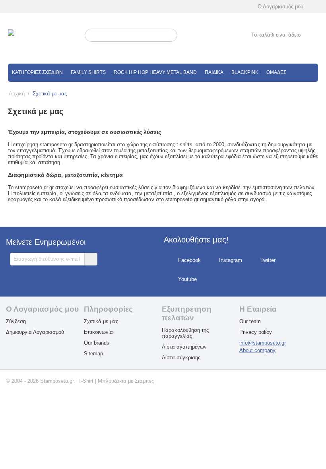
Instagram (230, 260)
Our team (250, 321)
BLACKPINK (244, 72)
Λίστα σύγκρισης (181, 357)
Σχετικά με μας (101, 321)
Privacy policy (255, 332)
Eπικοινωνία (98, 332)
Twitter (268, 260)
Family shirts (88, 72)
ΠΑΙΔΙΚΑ (214, 72)
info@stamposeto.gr (262, 343)
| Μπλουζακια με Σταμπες (124, 381)
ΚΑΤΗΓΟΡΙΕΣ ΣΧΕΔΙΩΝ (37, 72)
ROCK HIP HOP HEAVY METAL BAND (155, 72)
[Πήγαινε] (90, 259)
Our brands (96, 343)
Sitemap (93, 354)
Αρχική (17, 94)
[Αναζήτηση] (171, 36)
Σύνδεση (16, 321)
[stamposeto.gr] (44, 39)
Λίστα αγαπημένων (184, 347)
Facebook (189, 260)
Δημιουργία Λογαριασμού (35, 332)
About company (257, 350)
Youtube (187, 279)
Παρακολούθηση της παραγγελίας (185, 333)
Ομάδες (276, 72)
